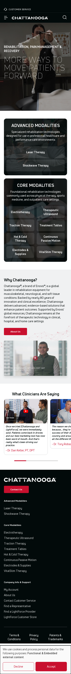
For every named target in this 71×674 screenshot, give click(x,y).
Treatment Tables (50, 225)
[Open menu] (6, 18)
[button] (64, 17)
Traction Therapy (20, 225)
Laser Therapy (35, 152)
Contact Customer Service (20, 600)
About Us (15, 331)
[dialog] (35, 659)
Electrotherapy (20, 212)
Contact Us (16, 489)
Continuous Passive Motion (50, 238)
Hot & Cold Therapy (20, 238)
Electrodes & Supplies (20, 252)
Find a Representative (17, 606)
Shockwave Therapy (36, 165)
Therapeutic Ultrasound (51, 212)
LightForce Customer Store (20, 617)
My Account (11, 589)
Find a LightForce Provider (20, 611)
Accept (51, 666)
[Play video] (35, 358)
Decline (18, 666)
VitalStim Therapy (50, 252)
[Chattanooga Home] (30, 17)
